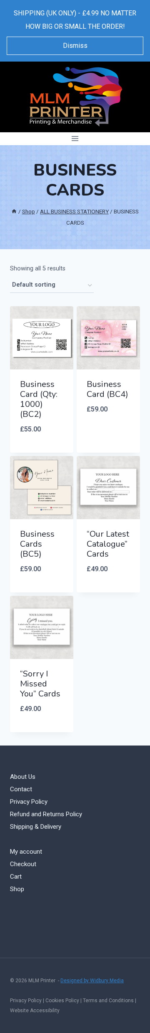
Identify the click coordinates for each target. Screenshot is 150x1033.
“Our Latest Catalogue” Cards (108, 544)
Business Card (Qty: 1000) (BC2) (39, 399)
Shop (17, 889)
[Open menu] (75, 138)
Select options (41, 450)
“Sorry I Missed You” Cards (40, 683)
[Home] (14, 211)
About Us (22, 776)
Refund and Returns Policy (46, 814)
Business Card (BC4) (107, 389)
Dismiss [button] (75, 46)
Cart (16, 876)
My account (26, 851)
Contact (21, 789)
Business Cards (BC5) (37, 544)
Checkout (23, 864)
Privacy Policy (29, 801)
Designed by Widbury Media (92, 980)
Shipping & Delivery (35, 826)
